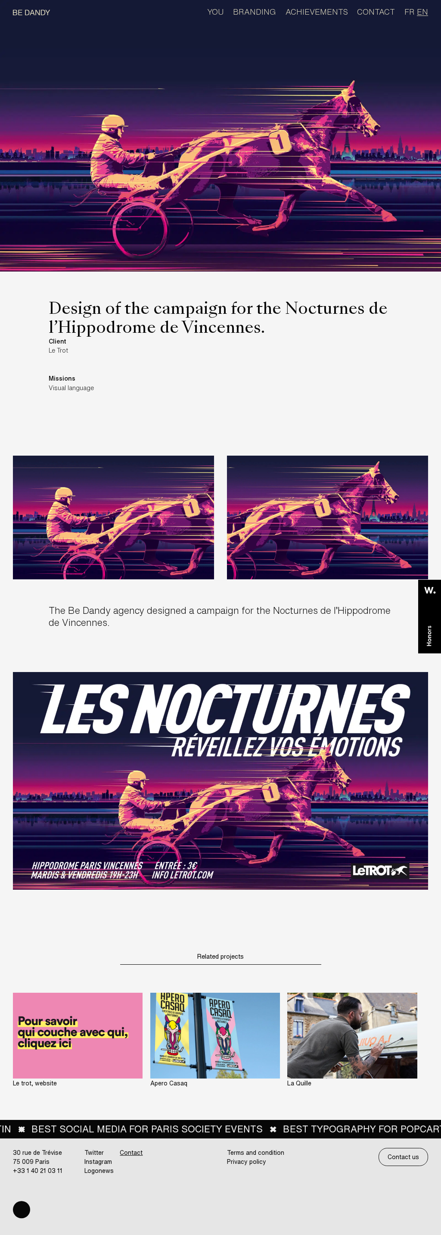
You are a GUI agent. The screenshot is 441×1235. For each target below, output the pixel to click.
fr (409, 11)
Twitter (94, 1152)
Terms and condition (255, 1152)
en (422, 11)
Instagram (98, 1161)
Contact (376, 11)
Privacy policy (246, 1161)
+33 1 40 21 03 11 (37, 1170)
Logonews (99, 1170)
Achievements (317, 11)
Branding (254, 11)
